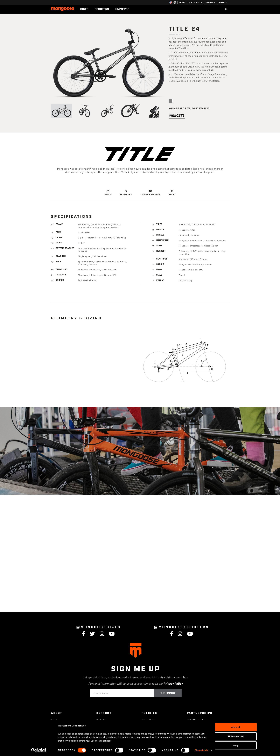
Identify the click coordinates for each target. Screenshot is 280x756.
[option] (108, 63)
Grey (171, 101)
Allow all (235, 727)
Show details (201, 750)
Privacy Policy (173, 683)
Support (223, 2)
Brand (182, 2)
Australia (210, 2)
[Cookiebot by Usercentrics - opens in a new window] (38, 750)
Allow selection (236, 736)
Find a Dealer (195, 2)
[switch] (119, 750)
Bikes (84, 9)
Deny (236, 745)
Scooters (102, 9)
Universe (122, 9)
